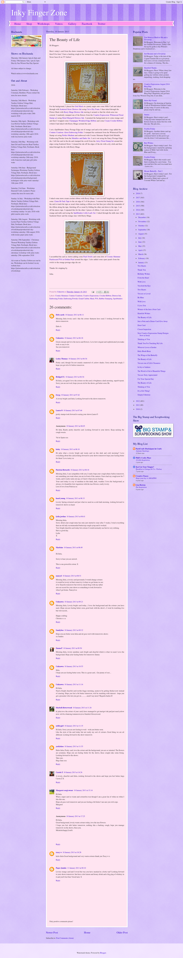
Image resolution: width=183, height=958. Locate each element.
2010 (138, 409)
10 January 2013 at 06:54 (77, 358)
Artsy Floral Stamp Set (105, 141)
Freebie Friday (149, 128)
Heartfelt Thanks (150, 68)
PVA (96, 298)
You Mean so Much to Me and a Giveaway (155, 38)
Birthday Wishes (144, 274)
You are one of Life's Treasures (149, 363)
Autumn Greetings (142, 451)
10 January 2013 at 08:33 (75, 498)
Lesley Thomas (62, 358)
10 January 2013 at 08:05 (75, 426)
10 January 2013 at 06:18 (73, 338)
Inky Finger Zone (39, 12)
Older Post (122, 932)
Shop (29, 24)
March (140, 254)
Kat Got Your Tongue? (145, 467)
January (141, 262)
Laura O (59, 410)
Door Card (141, 325)
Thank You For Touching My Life (150, 343)
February (141, 258)
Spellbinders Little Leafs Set (85, 213)
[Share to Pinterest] (108, 292)
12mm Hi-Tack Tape (62, 201)
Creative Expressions (91, 295)
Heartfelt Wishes (144, 313)
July (140, 238)
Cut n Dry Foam (93, 109)
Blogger (103, 952)
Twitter (101, 24)
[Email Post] (93, 291)
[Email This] (97, 292)
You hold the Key (144, 285)
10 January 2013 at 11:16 (73, 684)
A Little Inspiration (143, 460)
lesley (58, 449)
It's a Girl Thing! (144, 391)
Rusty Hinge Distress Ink (73, 112)
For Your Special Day (146, 379)
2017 (138, 197)
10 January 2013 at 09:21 (73, 601)
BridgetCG (60, 377)
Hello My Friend (150, 100)
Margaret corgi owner (64, 790)
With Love (141, 281)
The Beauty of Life (145, 317)
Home (17, 24)
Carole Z (59, 772)
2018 (138, 193)
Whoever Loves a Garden (147, 347)
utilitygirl (60, 725)
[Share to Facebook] (105, 292)
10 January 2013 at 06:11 (74, 314)
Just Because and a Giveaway (155, 53)
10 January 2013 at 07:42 (70, 395)
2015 (138, 205)
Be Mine (141, 297)
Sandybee (60, 630)
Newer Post (52, 932)
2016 (138, 201)
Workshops (43, 24)
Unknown (60, 338)
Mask (92, 298)
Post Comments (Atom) (65, 938)
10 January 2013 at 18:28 (72, 852)
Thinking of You (144, 339)
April (140, 250)
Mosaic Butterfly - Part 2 (153, 171)
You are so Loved (144, 293)
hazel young (60, 498)
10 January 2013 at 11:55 (73, 746)
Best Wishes (148, 143)
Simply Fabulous (144, 394)
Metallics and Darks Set (81, 138)
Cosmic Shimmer (61, 295)
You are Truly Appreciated (147, 375)
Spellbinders (117, 298)
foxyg (58, 395)
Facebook (87, 24)
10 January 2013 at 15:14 (83, 790)
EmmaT (59, 648)
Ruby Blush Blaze (144, 351)
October (141, 225)
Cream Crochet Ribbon (113, 120)
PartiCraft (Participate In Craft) (149, 448)
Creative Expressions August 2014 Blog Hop (157, 85)
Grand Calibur (84, 298)
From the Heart (143, 277)
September (142, 229)
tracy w (59, 852)
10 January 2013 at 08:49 (73, 547)
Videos (59, 24)
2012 (138, 401)
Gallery (72, 24)
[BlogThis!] (100, 292)
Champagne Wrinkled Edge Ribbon (82, 120)
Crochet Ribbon (105, 295)
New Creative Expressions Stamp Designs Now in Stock (153, 334)
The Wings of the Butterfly (147, 355)
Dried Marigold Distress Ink (73, 118)
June (140, 242)
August (141, 233)
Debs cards (60, 314)
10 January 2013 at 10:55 (73, 666)
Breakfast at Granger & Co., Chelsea (149, 469)
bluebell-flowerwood (64, 707)
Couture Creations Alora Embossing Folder (66, 132)
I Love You (142, 305)
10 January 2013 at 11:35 (73, 725)
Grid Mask (79, 106)
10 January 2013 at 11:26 (82, 707)
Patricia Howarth (63, 470)
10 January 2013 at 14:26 (73, 772)
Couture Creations (75, 295)
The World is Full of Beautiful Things (151, 371)
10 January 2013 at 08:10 (70, 449)
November (142, 221)
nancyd (59, 575)
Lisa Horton (140, 485)
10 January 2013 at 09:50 (72, 648)
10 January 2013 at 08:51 (72, 575)
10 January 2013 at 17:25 (75, 816)
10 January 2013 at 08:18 (79, 470)
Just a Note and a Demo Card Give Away (153, 321)
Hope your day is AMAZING (146, 478)
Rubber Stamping (105, 298)
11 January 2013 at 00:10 (76, 868)
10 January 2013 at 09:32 (73, 630)
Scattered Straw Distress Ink (71, 109)
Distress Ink (116, 295)
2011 (138, 405)
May (140, 246)
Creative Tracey (142, 476)
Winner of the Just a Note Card (149, 309)
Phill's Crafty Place (143, 457)
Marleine (59, 547)
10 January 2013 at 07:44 (73, 410)
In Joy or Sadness (144, 367)
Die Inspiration (141, 487)
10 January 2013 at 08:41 (76, 516)
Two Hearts (142, 266)
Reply (58, 330)
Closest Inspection (144, 329)
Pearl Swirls (88, 256)
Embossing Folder (56, 298)
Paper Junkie (61, 868)
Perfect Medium (68, 135)
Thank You (142, 270)
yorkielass (60, 746)
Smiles (146, 114)
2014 (138, 210)
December (142, 217)
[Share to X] (102, 292)
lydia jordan (61, 516)
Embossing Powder (71, 298)
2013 (138, 214)
